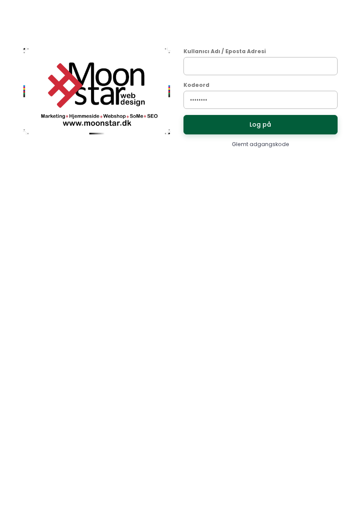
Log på (260, 124)
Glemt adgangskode (260, 144)
